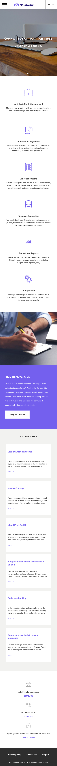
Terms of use (31, 754)
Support (45, 754)
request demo (17, 415)
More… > (11, 472)
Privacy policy (14, 754)
